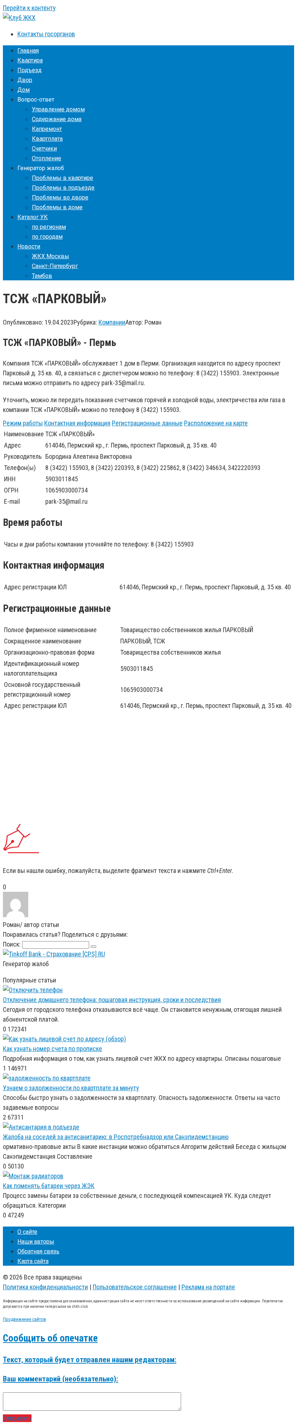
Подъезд (29, 70)
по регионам (49, 226)
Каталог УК (32, 217)
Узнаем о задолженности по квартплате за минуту (71, 1088)
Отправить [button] (17, 1418)
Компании (112, 322)
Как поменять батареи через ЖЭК (49, 1186)
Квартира (30, 60)
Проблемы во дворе (60, 197)
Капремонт (47, 128)
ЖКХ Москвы (50, 256)
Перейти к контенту (29, 8)
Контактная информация (77, 423)
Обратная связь (38, 1251)
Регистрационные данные (147, 423)
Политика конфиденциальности (45, 1287)
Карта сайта (33, 1261)
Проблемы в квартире (62, 177)
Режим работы (23, 423)
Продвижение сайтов (24, 1319)
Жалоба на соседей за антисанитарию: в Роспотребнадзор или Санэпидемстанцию (116, 1137)
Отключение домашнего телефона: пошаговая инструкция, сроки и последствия (112, 999)
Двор (24, 80)
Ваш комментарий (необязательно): (60, 1378)
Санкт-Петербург (55, 266)
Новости (28, 246)
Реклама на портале (208, 1287)
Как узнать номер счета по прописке (52, 1048)
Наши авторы (35, 1241)
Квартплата (47, 138)
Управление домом (58, 109)
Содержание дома (56, 119)
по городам (47, 236)
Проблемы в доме (57, 207)
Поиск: (12, 944)
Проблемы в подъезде (63, 187)
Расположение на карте (216, 423)
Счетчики (44, 148)
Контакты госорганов (46, 34)
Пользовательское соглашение (135, 1287)
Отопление (46, 158)
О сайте (27, 1231)
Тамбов (42, 275)
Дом (23, 89)
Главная (28, 50)
